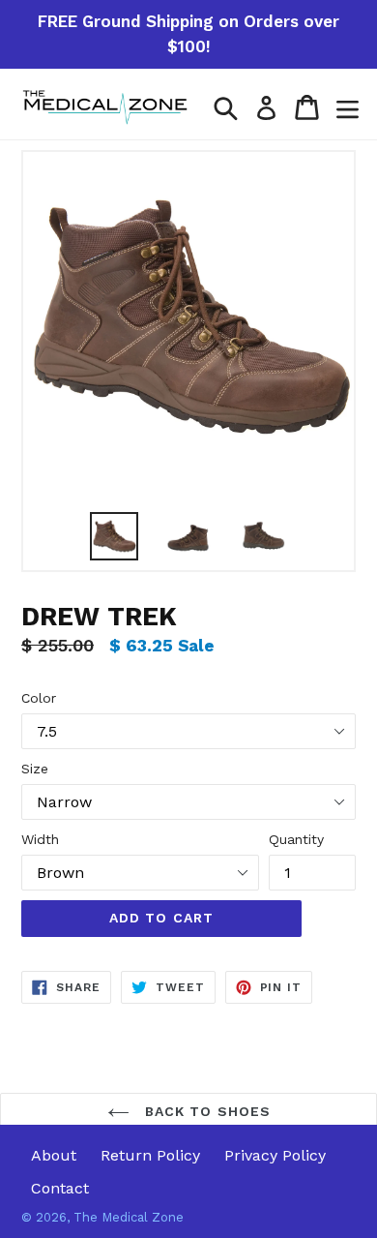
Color (38, 698)
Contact (60, 1188)
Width (40, 839)
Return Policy (150, 1155)
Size (34, 768)
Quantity (296, 839)
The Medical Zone (128, 1217)
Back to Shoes (206, 1111)
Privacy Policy (275, 1155)
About (53, 1155)
